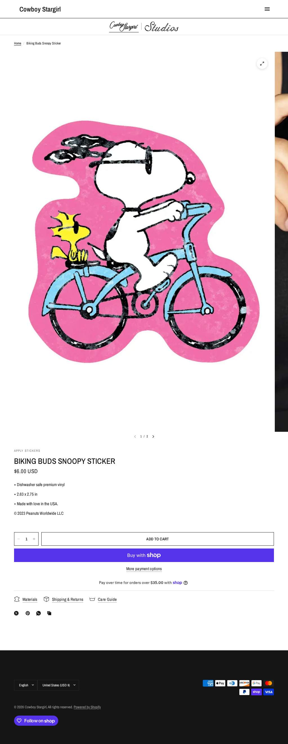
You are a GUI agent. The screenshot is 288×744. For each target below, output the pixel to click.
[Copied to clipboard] (50, 613)
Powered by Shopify (87, 707)
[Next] (153, 436)
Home (17, 43)
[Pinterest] (29, 613)
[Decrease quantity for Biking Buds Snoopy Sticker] (18, 538)
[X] (17, 613)
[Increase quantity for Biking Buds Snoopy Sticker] (34, 538)
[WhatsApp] (39, 613)
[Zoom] (262, 63)
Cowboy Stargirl (40, 9)
